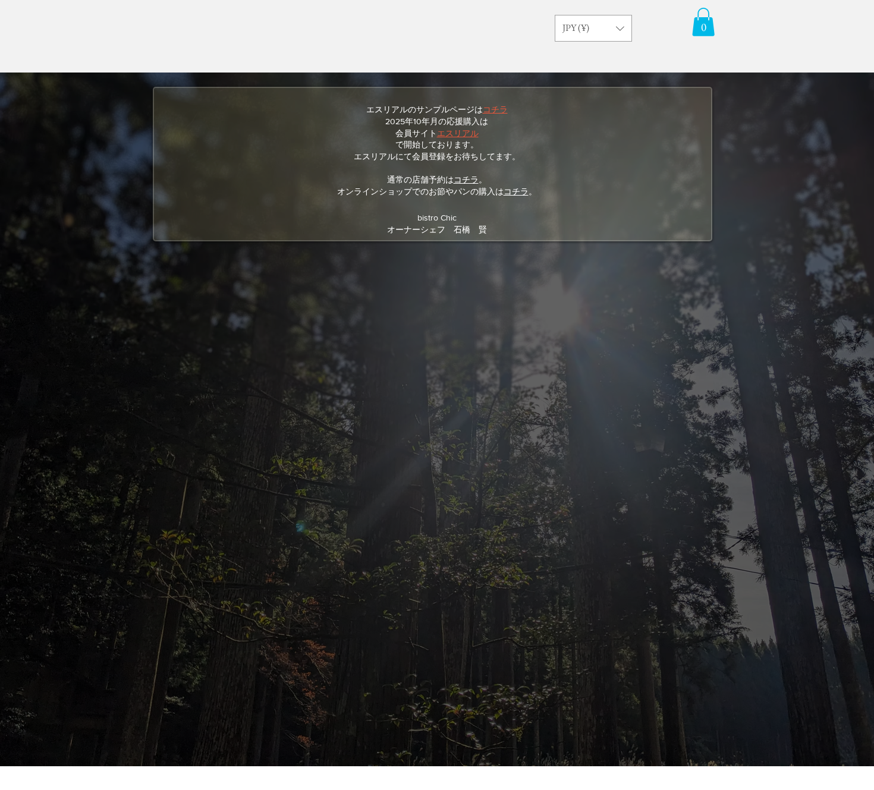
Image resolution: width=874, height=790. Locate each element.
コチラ (466, 179)
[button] (593, 28)
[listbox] (593, 28)
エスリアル (458, 133)
